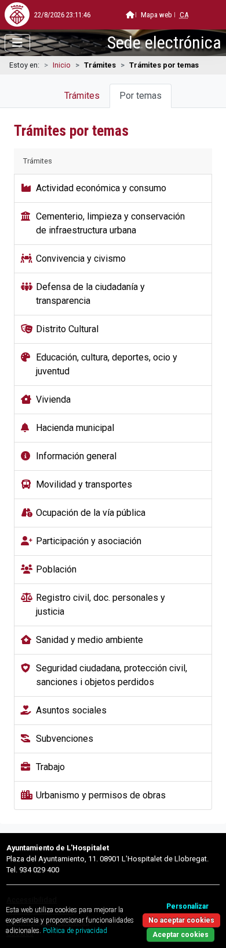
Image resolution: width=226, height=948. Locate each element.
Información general (76, 456)
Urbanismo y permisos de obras (101, 795)
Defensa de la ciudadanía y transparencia (90, 293)
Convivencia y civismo (81, 258)
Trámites (82, 95)
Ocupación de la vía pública (90, 512)
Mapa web (156, 14)
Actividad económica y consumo (101, 188)
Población (56, 569)
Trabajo (50, 766)
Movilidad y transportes (84, 484)
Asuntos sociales (71, 710)
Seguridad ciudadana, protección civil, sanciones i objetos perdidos (111, 675)
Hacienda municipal (75, 427)
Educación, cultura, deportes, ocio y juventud (106, 364)
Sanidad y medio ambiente (89, 639)
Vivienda (53, 399)
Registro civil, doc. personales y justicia (100, 604)
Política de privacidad (75, 931)
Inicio (62, 65)
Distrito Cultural (67, 329)
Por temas (140, 95)
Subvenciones (64, 738)
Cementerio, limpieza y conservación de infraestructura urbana (110, 223)
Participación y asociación (88, 541)
